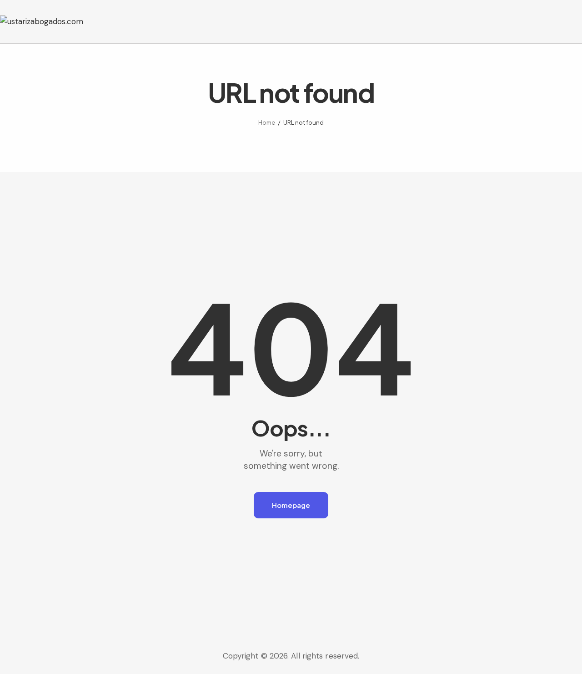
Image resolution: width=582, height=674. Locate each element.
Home (266, 122)
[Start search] (576, 23)
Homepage (291, 505)
